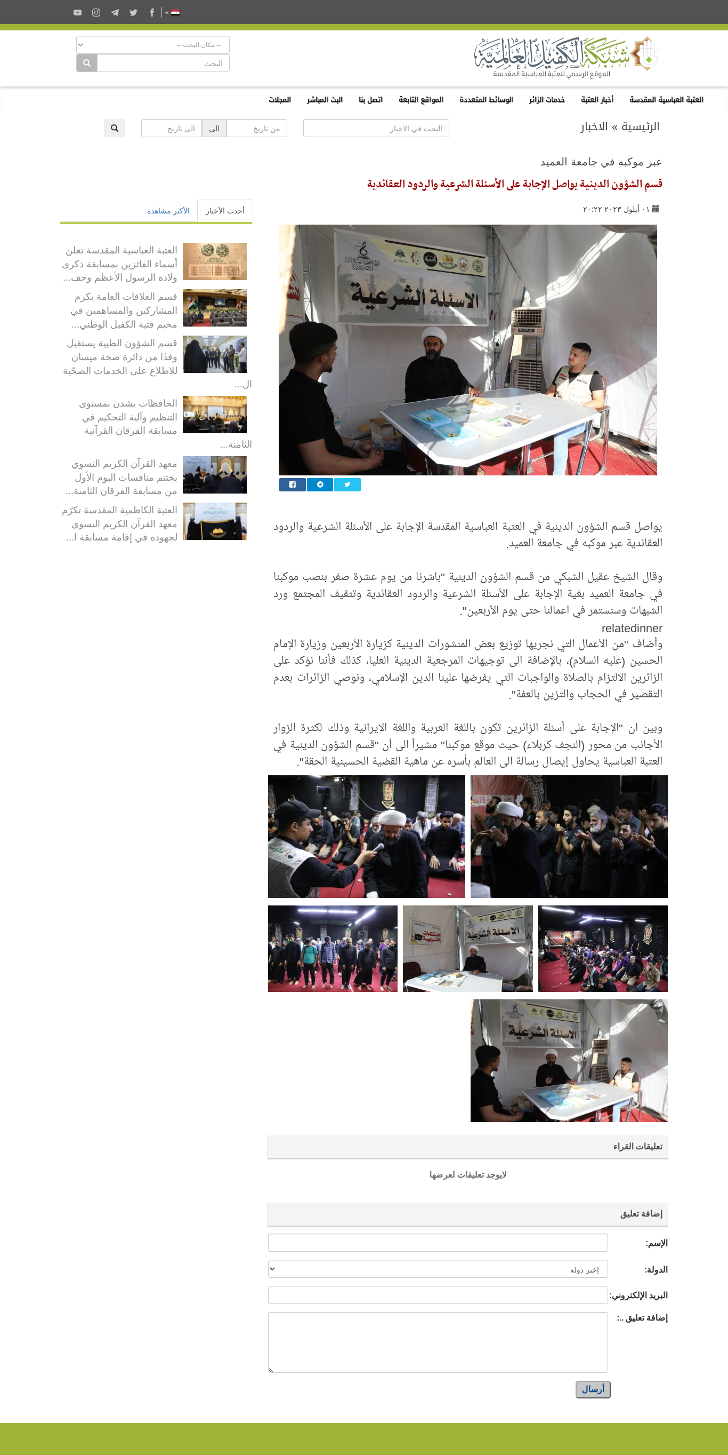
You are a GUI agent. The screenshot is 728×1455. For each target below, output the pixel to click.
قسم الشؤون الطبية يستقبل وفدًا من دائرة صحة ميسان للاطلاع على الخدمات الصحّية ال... (157, 362)
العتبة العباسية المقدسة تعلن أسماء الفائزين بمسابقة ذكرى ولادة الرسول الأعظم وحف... (119, 262)
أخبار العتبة (597, 99)
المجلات (280, 99)
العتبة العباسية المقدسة (666, 99)
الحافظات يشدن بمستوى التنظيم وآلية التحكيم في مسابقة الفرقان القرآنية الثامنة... (165, 422)
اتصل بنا (371, 99)
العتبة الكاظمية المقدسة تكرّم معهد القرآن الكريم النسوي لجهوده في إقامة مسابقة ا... (119, 522)
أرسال (593, 1389)
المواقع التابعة (421, 99)
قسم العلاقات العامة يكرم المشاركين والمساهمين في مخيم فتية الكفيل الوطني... (123, 309)
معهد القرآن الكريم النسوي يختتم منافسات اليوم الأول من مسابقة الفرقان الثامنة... (121, 476)
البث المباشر (325, 99)
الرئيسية (640, 126)
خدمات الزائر (547, 99)
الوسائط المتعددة (486, 99)
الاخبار (594, 126)
